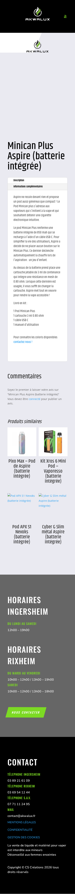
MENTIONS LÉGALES (22, 822)
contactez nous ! (22, 341)
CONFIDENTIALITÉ (20, 830)
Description (18, 180)
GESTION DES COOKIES (24, 837)
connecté (34, 399)
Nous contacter (26, 712)
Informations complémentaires (28, 186)
